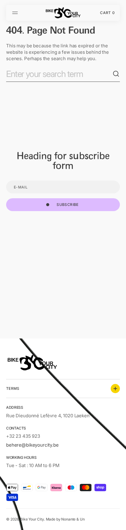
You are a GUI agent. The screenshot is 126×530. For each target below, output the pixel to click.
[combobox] (59, 74)
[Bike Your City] (63, 13)
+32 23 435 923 (23, 436)
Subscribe (67, 204)
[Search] (116, 74)
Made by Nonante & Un (65, 519)
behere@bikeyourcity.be (32, 445)
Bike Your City (32, 519)
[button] (16, 12)
